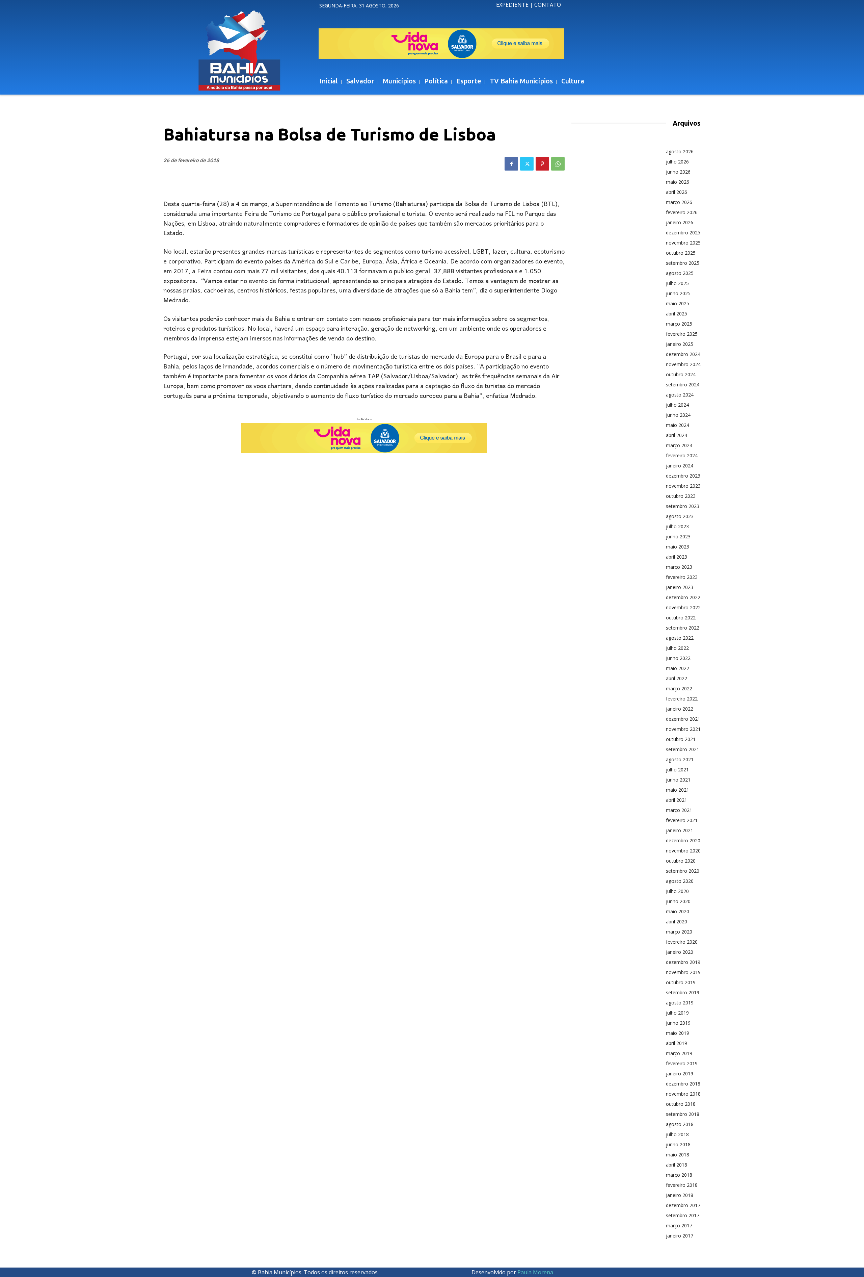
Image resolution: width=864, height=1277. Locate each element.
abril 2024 (676, 435)
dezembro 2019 (683, 962)
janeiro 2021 (679, 830)
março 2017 (679, 1225)
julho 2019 (677, 1013)
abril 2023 (676, 557)
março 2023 (679, 567)
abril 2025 (676, 313)
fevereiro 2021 (682, 820)
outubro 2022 (681, 617)
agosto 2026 (680, 151)
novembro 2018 (683, 1094)
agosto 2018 (680, 1124)
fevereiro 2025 (682, 334)
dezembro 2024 (683, 354)
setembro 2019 (682, 992)
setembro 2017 (682, 1215)
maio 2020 (677, 911)
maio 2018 (677, 1154)
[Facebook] (511, 164)
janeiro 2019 (679, 1073)
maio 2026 (677, 182)
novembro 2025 (683, 242)
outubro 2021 (681, 739)
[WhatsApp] (558, 164)
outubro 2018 (681, 1104)
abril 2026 (676, 192)
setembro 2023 (682, 506)
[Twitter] (527, 164)
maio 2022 (677, 668)
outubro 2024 (681, 374)
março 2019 (679, 1053)
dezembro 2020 (683, 840)
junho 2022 (678, 658)
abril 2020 (676, 921)
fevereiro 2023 (682, 577)
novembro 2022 (683, 607)
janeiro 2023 (679, 587)
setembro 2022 (682, 627)
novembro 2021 (683, 729)
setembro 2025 (682, 263)
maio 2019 (677, 1033)
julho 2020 (677, 891)
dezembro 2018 (683, 1083)
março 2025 (679, 324)
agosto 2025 (680, 273)
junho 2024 (678, 415)
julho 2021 (677, 769)
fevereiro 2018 (682, 1185)
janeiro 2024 (679, 465)
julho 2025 (677, 283)
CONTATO (547, 4)
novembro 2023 (683, 486)
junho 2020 (678, 901)
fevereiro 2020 (682, 942)
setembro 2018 (682, 1114)
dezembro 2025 (683, 232)
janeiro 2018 (679, 1195)
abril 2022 (676, 678)
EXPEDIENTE (512, 4)
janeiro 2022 (679, 709)
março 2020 (679, 931)
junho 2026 (678, 172)
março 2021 (679, 810)
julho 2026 (677, 161)
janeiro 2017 (679, 1235)
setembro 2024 (682, 384)
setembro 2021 (682, 749)
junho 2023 (678, 536)
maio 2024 (677, 425)
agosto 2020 (680, 881)
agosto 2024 (680, 394)
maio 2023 (677, 546)
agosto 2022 (680, 638)
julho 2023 (677, 526)
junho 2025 (678, 293)
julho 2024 (677, 405)
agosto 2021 (680, 759)
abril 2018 (676, 1164)
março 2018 (679, 1175)
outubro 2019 (681, 982)
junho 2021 (678, 779)
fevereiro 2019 (682, 1063)
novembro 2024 (683, 364)
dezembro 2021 (683, 719)
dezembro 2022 (683, 597)
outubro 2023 (681, 496)
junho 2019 (678, 1023)
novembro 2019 (683, 972)
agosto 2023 (680, 516)
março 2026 (679, 202)
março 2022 (679, 688)
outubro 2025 (681, 253)
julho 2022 (677, 648)
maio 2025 (677, 303)
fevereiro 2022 (682, 698)
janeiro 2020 (679, 952)
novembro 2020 (683, 850)
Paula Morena (535, 1272)
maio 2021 (677, 790)
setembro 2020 (682, 871)
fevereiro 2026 (682, 212)
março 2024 (679, 445)
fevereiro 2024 (682, 455)
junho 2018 (678, 1144)
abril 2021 (676, 800)
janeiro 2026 (679, 222)
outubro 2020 (681, 861)
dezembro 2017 (683, 1205)
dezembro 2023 (683, 476)
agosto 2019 (680, 1002)
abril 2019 (676, 1043)
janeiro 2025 (679, 344)
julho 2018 (677, 1134)
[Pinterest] (542, 164)
